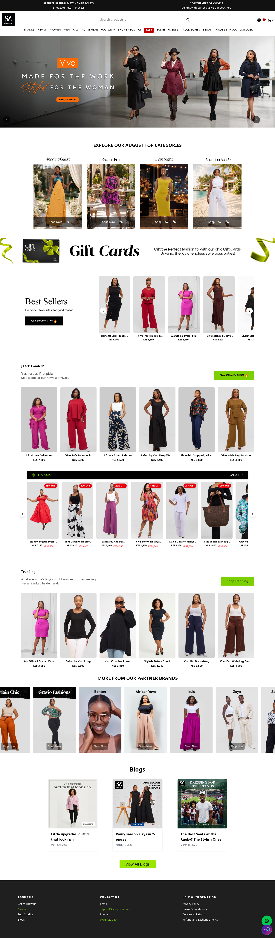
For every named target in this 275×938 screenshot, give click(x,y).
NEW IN (42, 29)
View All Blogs (138, 864)
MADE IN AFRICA (226, 29)
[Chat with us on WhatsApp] (267, 921)
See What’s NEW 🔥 (234, 375)
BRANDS (29, 29)
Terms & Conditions (194, 909)
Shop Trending (237, 581)
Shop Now (55, 222)
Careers (23, 909)
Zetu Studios (25, 914)
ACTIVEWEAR (90, 29)
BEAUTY (208, 29)
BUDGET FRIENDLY (168, 29)
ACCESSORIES (191, 29)
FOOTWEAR (108, 29)
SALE (149, 30)
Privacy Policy (190, 904)
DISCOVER (246, 29)
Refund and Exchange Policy (200, 919)
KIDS (76, 29)
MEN (67, 29)
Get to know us (27, 904)
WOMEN (55, 29)
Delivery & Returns (194, 914)
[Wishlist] (264, 20)
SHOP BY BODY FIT (129, 29)
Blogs (21, 919)
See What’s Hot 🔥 (44, 321)
